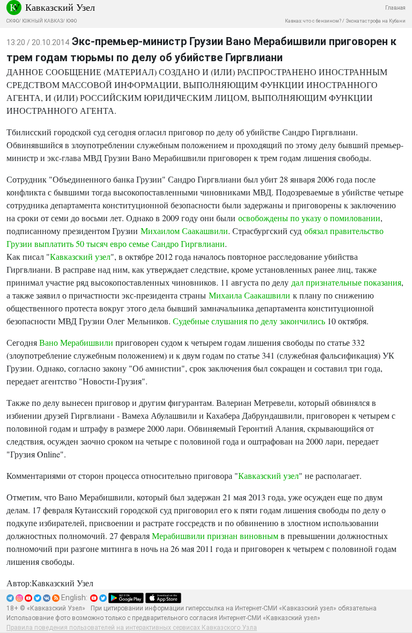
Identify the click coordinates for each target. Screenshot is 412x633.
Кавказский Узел (60, 7)
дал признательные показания (346, 282)
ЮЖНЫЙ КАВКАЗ (42, 21)
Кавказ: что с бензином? (313, 21)
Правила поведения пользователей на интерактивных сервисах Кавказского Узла (131, 627)
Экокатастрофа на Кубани (375, 21)
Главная (395, 8)
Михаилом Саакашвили (184, 230)
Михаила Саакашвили (249, 295)
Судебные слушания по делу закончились (249, 320)
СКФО (12, 21)
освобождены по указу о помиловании (309, 217)
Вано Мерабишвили (76, 342)
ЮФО (71, 21)
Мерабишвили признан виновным (215, 535)
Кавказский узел (80, 256)
